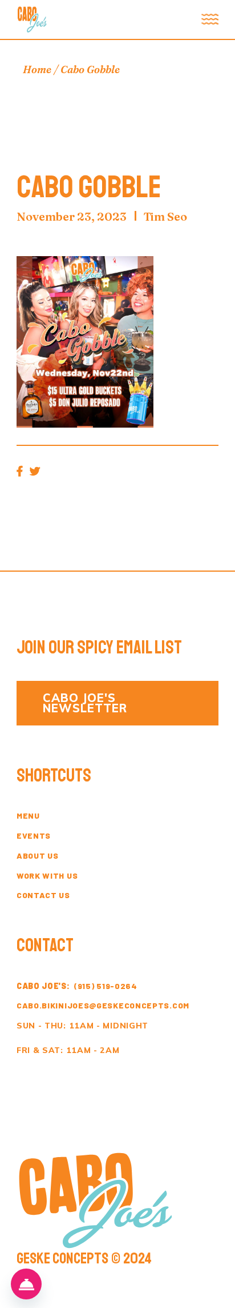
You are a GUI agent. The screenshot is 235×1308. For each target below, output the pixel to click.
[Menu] (26, 1284)
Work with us (47, 875)
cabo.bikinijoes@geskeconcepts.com (103, 1005)
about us (38, 855)
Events (34, 835)
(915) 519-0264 (77, 986)
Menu (28, 815)
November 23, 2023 (72, 216)
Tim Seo (165, 216)
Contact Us (43, 895)
